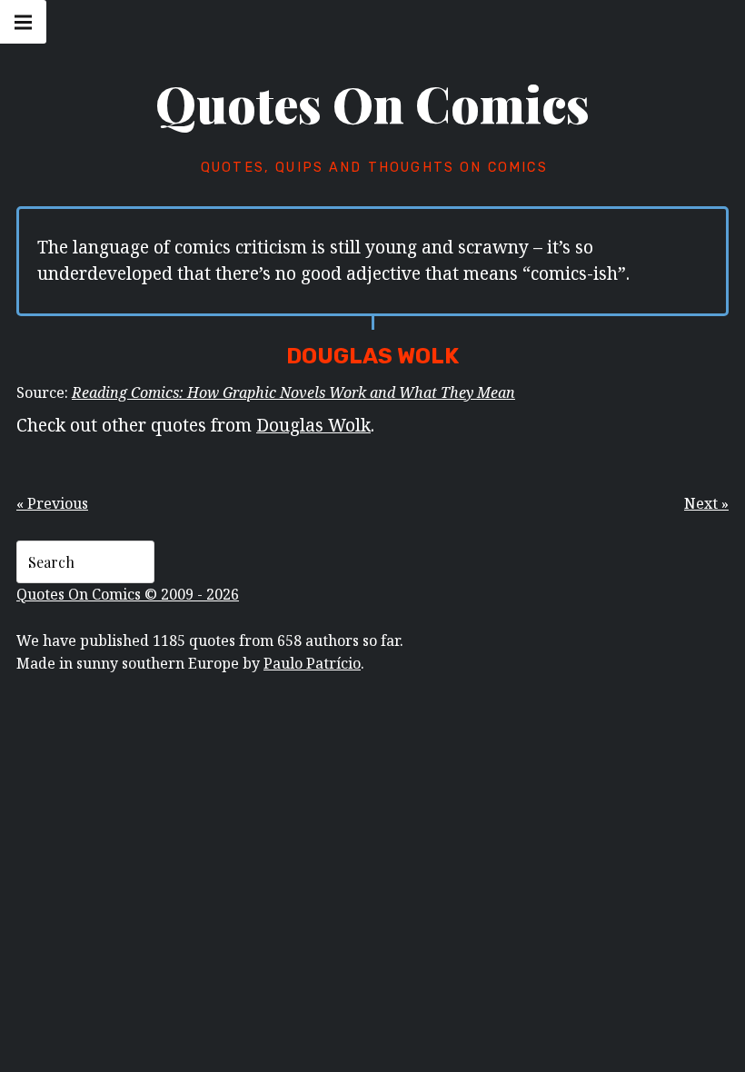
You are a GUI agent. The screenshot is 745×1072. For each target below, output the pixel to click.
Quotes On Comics (372, 103)
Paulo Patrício (312, 663)
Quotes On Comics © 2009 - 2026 (127, 594)
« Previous (52, 503)
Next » (706, 503)
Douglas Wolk (313, 424)
